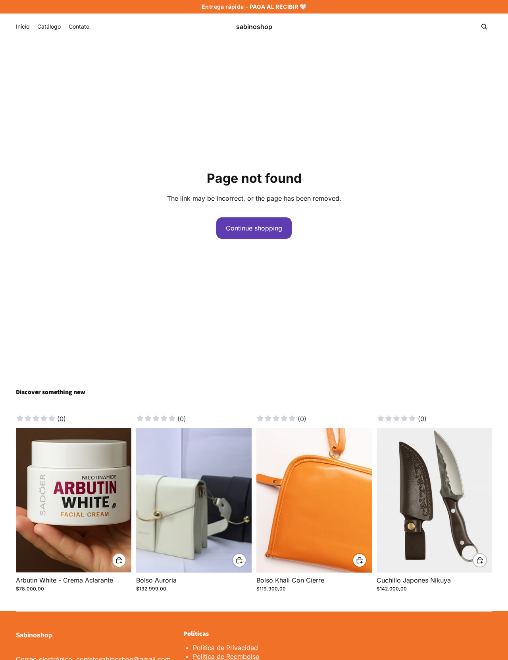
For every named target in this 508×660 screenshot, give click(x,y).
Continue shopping (254, 228)
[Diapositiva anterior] (28, 500)
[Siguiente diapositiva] (119, 500)
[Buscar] (484, 26)
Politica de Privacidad (225, 648)
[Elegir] (119, 560)
